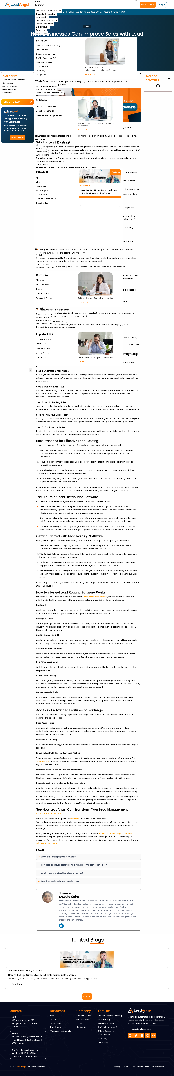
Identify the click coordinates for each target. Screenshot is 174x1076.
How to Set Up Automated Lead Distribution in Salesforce (99, 192)
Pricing (38, 136)
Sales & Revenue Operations (49, 92)
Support (39, 308)
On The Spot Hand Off (46, 20)
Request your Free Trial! (48, 813)
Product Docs (42, 317)
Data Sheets (42, 158)
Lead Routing (42, 17)
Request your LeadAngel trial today (115, 833)
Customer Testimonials (47, 161)
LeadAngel (75, 818)
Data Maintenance (10, 86)
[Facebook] (141, 1035)
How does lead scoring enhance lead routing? (62, 881)
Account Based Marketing (13, 80)
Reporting (40, 30)
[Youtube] (153, 1035)
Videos (39, 148)
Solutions (39, 80)
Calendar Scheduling (45, 14)
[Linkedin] (61, 925)
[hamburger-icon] (136, 0)
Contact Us (41, 327)
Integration (41, 33)
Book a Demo (147, 5)
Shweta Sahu (69, 897)
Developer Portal (44, 314)
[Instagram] (147, 1035)
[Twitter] (136, 1035)
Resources (40, 139)
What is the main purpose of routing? (58, 856)
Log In (162, 5)
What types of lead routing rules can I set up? (62, 873)
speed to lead (43, 761)
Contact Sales (42, 264)
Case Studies (42, 164)
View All (87, 996)
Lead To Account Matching (48, 10)
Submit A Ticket (43, 320)
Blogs (38, 145)
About (39, 255)
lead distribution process (95, 596)
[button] (80, 205)
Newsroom (41, 258)
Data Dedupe (42, 27)
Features (39, 5)
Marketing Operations (46, 86)
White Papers (42, 155)
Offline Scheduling (44, 23)
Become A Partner (45, 267)
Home (38, 1)
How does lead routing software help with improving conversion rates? (74, 865)
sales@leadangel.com (46, 843)
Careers (40, 261)
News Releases (9, 89)
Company (40, 249)
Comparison (7, 83)
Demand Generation (45, 89)
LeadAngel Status (44, 323)
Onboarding (41, 151)
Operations (7, 92)
